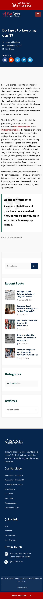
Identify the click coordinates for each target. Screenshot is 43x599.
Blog (6, 526)
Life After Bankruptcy (14, 485)
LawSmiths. (21, 581)
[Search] (34, 266)
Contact (8, 531)
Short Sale (9, 498)
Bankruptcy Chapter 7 (14, 475)
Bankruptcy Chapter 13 (14, 480)
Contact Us (17, 238)
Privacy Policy (22, 588)
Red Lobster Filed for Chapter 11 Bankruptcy (27, 323)
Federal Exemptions (21, 127)
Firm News (10, 49)
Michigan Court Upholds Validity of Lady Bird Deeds (26, 294)
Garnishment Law (12, 508)
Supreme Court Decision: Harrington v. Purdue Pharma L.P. (27, 308)
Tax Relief (9, 494)
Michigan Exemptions (10, 130)
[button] (4, 59)
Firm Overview (10, 540)
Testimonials (10, 535)
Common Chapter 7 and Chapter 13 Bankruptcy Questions (27, 352)
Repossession (10, 503)
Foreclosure (10, 489)
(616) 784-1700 (23, 6)
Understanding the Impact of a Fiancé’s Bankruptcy (26, 337)
